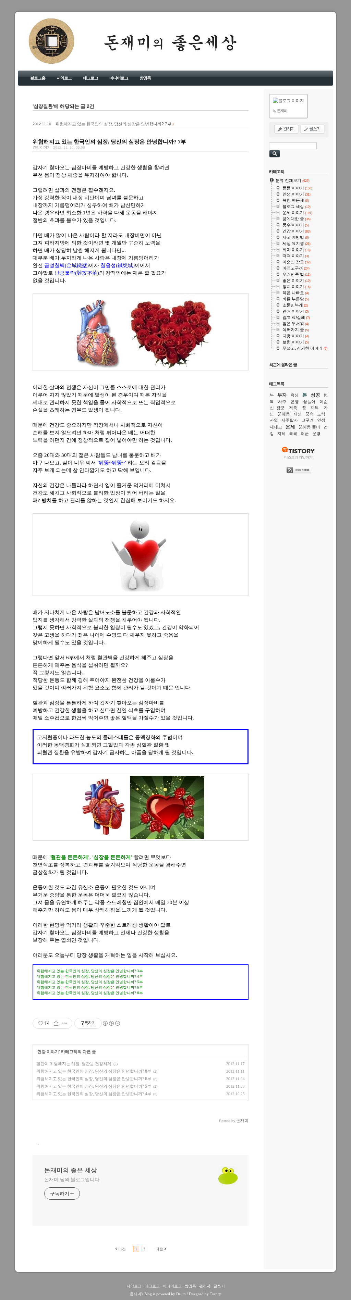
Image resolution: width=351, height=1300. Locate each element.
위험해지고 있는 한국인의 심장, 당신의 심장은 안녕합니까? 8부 (93, 1071)
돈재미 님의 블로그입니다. (72, 1179)
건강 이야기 (41, 147)
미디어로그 (118, 78)
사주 (282, 401)
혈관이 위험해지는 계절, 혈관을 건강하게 (73, 1063)
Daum (181, 1294)
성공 (315, 395)
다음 (159, 1249)
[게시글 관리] (64, 1023)
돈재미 (135, 1294)
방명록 (145, 78)
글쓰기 (219, 1286)
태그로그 (90, 78)
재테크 (276, 427)
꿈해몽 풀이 (309, 427)
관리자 (204, 1286)
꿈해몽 (284, 414)
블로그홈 (37, 78)
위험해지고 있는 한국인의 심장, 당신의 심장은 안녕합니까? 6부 (93, 1078)
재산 (297, 414)
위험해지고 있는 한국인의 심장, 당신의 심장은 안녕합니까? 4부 (93, 1093)
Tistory (215, 1294)
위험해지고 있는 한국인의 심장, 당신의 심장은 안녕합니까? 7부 (113, 124)
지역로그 (64, 78)
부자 (282, 395)
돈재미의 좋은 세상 (42, 47)
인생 (321, 420)
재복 (315, 407)
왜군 (305, 433)
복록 (293, 433)
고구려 (307, 420)
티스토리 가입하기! (298, 457)
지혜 (281, 433)
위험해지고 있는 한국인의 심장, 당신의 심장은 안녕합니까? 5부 (93, 1086)
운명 (316, 433)
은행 (295, 401)
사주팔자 (289, 420)
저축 (293, 407)
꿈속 (309, 414)
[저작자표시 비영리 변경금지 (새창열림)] (111, 1023)
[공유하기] (56, 1023)
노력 (321, 414)
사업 (274, 420)
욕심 (294, 395)
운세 (290, 426)
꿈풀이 (309, 401)
